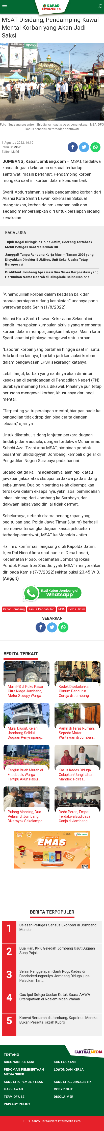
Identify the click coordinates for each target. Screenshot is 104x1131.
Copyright (63, 1112)
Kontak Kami (65, 1085)
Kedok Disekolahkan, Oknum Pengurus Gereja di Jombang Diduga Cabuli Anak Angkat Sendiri (75, 691)
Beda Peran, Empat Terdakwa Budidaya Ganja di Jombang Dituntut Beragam (74, 816)
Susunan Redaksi (19, 1085)
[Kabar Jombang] (51, 7)
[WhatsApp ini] (95, 147)
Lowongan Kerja (69, 1093)
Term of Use (14, 1120)
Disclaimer (63, 1120)
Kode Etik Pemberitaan (23, 1105)
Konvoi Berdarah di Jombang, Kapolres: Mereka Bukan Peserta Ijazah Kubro (58, 1043)
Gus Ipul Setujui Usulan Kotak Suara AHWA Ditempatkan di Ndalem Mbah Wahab (54, 1020)
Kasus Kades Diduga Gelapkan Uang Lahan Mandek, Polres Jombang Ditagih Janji (76, 774)
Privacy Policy (17, 1127)
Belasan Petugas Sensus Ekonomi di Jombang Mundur (57, 950)
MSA (61, 609)
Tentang (11, 1078)
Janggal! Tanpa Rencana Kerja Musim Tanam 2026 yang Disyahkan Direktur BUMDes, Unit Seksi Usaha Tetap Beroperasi (49, 259)
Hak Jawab (13, 1112)
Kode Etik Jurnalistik (72, 1105)
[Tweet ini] (84, 147)
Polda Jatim (76, 609)
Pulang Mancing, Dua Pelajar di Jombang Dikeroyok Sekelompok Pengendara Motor (26, 816)
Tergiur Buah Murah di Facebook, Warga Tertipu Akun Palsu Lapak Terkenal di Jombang (25, 774)
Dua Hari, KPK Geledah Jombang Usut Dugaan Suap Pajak (57, 973)
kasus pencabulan (42, 609)
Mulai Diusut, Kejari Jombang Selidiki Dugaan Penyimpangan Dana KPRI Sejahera (26, 733)
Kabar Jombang (14, 609)
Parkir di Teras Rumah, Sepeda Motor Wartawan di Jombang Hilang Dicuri (77, 733)
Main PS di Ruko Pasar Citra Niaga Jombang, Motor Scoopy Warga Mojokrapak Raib (25, 691)
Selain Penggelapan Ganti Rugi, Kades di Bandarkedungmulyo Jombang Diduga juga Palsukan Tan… (54, 999)
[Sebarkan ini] (73, 147)
